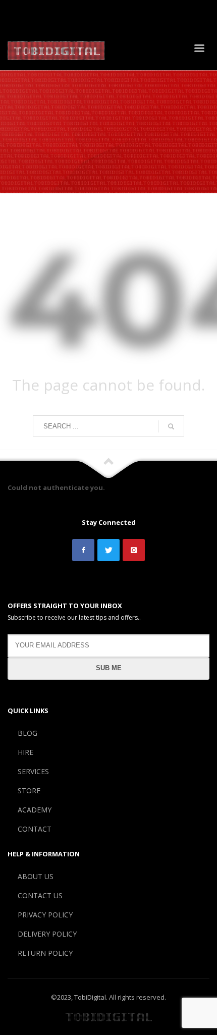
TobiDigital (90, 997)
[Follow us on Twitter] (108, 550)
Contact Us (70, 8)
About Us (29, 8)
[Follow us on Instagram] (134, 550)
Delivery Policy (174, 8)
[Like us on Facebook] (83, 550)
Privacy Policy (119, 8)
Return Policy (36, 20)
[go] (171, 426)
